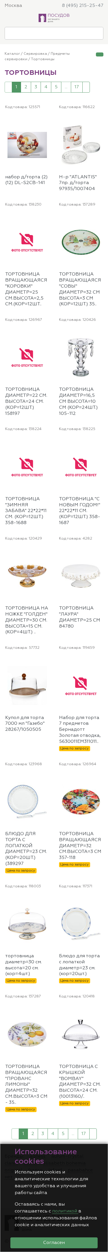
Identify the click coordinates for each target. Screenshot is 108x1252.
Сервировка (35, 54)
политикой (65, 1211)
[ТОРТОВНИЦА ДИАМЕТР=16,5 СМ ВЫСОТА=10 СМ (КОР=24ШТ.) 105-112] (100, 335)
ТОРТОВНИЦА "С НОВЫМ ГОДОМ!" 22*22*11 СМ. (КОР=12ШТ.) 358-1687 (79, 511)
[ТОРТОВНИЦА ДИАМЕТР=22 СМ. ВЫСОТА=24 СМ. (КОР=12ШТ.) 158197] (46, 335)
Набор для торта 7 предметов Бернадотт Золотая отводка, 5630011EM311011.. (80, 730)
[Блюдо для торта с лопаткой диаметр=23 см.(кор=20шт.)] (100, 901)
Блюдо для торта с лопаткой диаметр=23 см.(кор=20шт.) (79, 965)
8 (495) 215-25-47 (82, 5)
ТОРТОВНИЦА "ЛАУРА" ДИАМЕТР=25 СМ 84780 (79, 617)
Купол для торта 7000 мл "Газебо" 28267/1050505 (25, 724)
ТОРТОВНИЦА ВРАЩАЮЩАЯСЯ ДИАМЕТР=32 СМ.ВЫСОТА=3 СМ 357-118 (80, 846)
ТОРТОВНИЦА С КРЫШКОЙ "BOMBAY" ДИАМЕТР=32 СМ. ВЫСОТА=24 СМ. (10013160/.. (80, 1082)
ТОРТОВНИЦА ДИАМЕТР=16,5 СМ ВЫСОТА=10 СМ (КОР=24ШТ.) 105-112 (78, 401)
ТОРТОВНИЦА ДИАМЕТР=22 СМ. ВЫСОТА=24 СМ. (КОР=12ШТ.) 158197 (26, 401)
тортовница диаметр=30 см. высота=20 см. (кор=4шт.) (23, 965)
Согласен (54, 1243)
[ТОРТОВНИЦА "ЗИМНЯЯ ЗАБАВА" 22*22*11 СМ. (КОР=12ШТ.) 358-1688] (46, 444)
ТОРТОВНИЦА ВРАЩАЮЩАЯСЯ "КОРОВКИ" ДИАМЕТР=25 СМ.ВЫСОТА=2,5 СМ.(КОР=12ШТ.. (26, 289)
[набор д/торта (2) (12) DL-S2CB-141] (46, 122)
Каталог (12, 54)
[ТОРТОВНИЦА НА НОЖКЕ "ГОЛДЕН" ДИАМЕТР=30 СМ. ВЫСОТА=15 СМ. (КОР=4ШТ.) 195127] (46, 553)
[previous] (8, 87)
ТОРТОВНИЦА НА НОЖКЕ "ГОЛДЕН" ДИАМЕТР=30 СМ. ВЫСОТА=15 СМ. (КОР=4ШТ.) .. (26, 620)
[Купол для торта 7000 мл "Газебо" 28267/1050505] (46, 663)
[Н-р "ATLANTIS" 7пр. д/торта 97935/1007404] (100, 122)
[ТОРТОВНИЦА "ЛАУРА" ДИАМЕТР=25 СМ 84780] (100, 553)
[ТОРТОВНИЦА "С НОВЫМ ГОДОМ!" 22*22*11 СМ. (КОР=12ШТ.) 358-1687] (100, 444)
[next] (86, 87)
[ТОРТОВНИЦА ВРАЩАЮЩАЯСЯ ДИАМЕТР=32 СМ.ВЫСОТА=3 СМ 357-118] (100, 779)
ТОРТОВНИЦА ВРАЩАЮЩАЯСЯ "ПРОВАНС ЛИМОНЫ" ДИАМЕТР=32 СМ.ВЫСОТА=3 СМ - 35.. (26, 1085)
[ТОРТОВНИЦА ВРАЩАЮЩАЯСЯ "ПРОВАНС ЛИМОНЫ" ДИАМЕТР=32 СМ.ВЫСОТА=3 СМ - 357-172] (46, 1012)
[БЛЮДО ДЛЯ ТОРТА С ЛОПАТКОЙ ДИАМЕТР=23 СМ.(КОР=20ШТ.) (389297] (46, 779)
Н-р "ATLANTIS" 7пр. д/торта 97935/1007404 (78, 183)
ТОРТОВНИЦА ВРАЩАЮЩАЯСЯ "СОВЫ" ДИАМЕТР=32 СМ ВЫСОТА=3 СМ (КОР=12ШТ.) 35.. (80, 289)
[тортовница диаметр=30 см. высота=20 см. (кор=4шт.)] (46, 901)
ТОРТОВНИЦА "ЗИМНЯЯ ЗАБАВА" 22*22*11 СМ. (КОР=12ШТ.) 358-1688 (26, 511)
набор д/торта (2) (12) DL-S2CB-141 (26, 180)
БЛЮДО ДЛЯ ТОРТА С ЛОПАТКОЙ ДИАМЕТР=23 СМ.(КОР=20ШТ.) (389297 (26, 849)
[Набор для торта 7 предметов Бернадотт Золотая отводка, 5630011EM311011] (100, 663)
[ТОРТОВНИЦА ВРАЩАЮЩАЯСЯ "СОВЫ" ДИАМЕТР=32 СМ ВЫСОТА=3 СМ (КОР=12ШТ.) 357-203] (100, 219)
